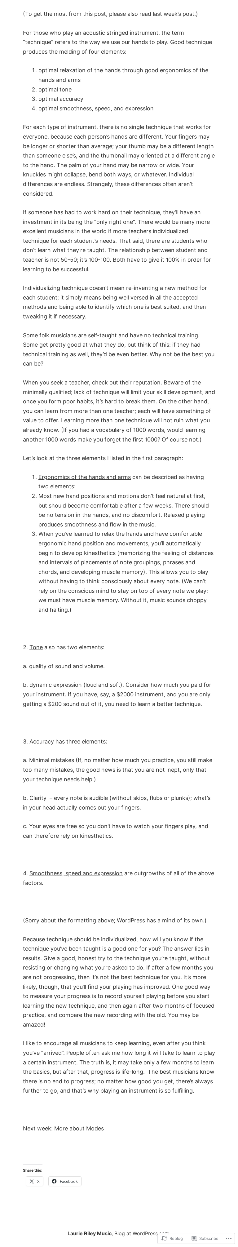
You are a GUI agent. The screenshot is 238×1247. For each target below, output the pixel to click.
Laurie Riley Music (90, 1233)
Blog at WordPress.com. (142, 1233)
